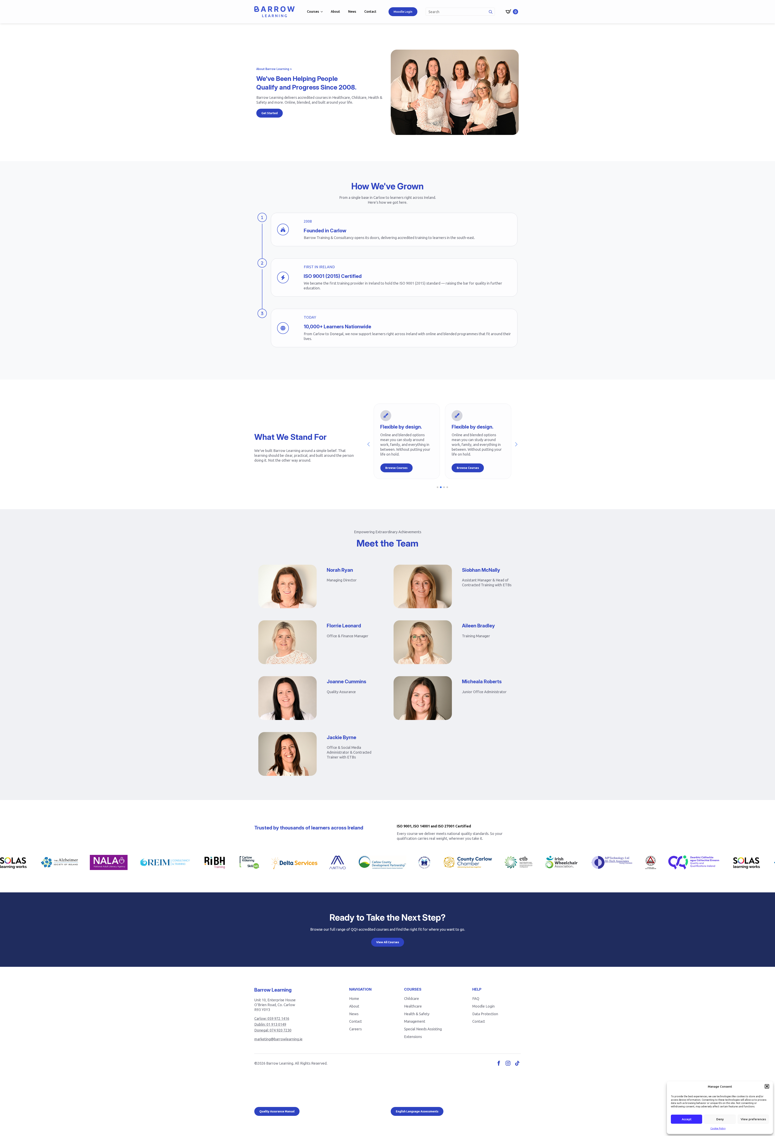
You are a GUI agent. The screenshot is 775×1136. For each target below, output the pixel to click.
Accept (686, 1119)
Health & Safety (416, 1014)
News (352, 11)
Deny (720, 1119)
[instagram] (508, 1063)
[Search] (491, 12)
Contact (370, 11)
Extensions (413, 1037)
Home (354, 998)
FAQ (475, 998)
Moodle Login (483, 1006)
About (335, 11)
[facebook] (498, 1063)
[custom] (517, 1063)
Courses (313, 11)
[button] (767, 1086)
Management (414, 1021)
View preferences (753, 1119)
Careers (355, 1029)
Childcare (411, 998)
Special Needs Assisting (423, 1029)
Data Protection (485, 1014)
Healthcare (413, 1006)
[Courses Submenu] (323, 11)
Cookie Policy (718, 1128)
